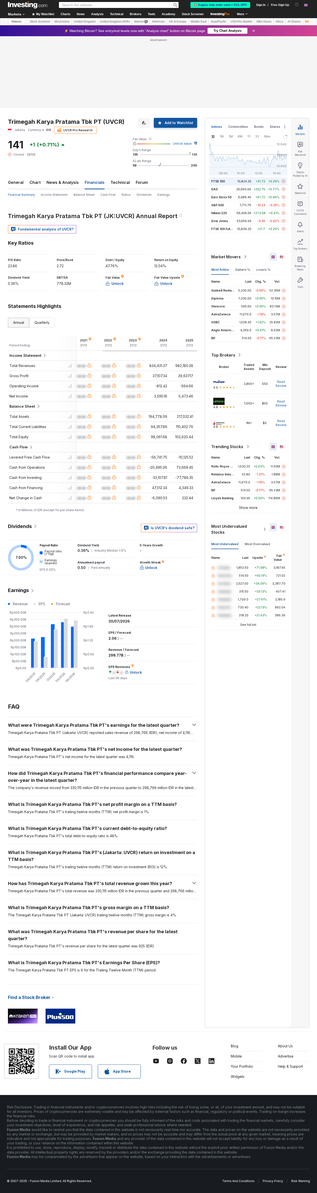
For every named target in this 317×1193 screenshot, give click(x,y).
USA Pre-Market (241, 21)
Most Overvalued (257, 544)
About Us (285, 1046)
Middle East (199, 21)
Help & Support (290, 1066)
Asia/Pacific (218, 21)
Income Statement (54, 195)
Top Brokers (223, 355)
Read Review (281, 384)
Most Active (62, 21)
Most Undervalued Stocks (229, 529)
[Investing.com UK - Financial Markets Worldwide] (27, 4)
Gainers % (242, 269)
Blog (234, 1046)
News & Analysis (63, 182)
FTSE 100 (218, 181)
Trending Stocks (227, 446)
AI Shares (294, 21)
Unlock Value (182, 143)
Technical (120, 182)
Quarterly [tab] (42, 322)
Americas (158, 21)
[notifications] (297, 4)
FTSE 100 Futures (224, 229)
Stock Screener (193, 14)
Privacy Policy (273, 1181)
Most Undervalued (224, 544)
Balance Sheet (84, 195)
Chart (35, 182)
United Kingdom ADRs (115, 21)
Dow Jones (219, 221)
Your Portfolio (242, 1066)
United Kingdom (85, 21)
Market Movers (226, 256)
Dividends (144, 195)
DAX (214, 189)
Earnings (164, 195)
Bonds (259, 127)
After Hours (263, 21)
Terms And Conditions (238, 1181)
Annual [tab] (18, 322)
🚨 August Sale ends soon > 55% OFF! (220, 5)
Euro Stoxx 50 (221, 197)
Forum (142, 182)
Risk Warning (300, 1181)
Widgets (237, 1076)
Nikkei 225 (219, 213)
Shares (16, 21)
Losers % (263, 269)
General (16, 182)
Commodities (238, 127)
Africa (279, 21)
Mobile (236, 1056)
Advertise (285, 1056)
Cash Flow (108, 195)
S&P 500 (217, 205)
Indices (216, 127)
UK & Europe (177, 21)
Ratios (126, 195)
